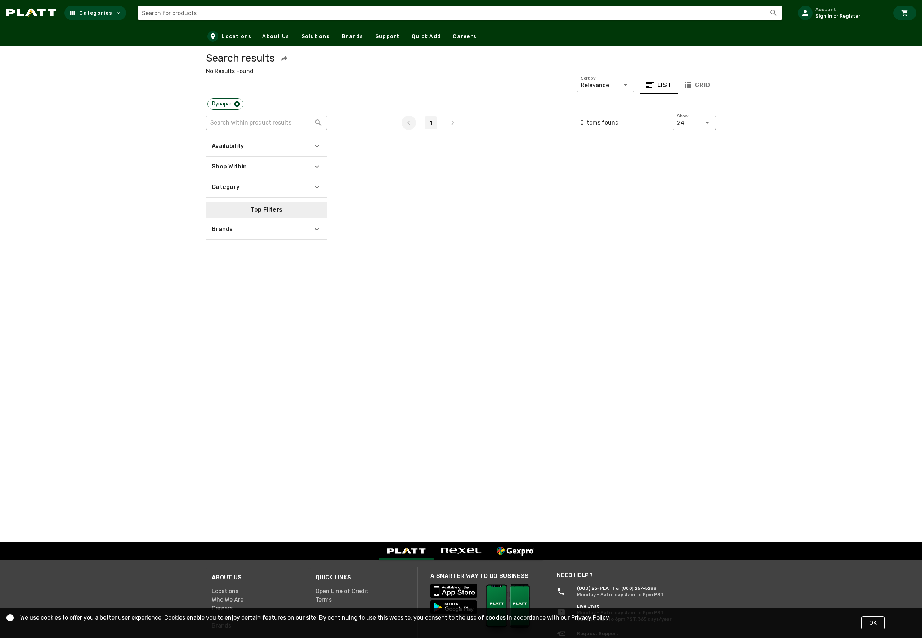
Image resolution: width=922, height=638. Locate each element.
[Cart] (904, 13)
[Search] (773, 13)
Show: (683, 115)
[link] (258, 591)
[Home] (32, 13)
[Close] (237, 104)
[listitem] (840, 13)
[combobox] (460, 13)
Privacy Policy (590, 617)
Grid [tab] (702, 85)
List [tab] (664, 85)
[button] (95, 13)
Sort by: (589, 78)
